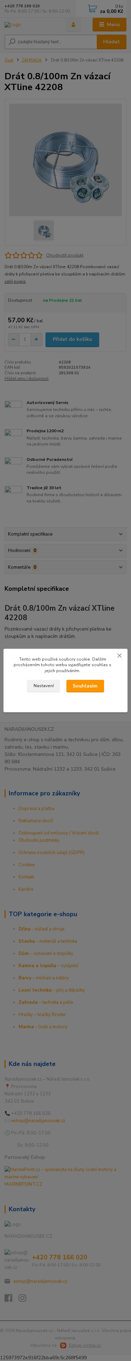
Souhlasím (85, 686)
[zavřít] (119, 656)
